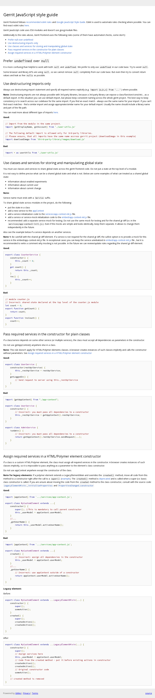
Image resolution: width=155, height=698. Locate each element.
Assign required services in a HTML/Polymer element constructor (40, 52)
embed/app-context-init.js (74, 217)
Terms (35, 693)
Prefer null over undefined (20, 39)
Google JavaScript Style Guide (70, 22)
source (148, 693)
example (65, 478)
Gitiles (18, 693)
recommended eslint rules (39, 22)
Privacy (26, 693)
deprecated (104, 478)
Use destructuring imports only (23, 43)
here (27, 25)
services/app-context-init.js (58, 214)
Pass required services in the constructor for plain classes (36, 49)
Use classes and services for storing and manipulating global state (40, 46)
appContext (38, 210)
